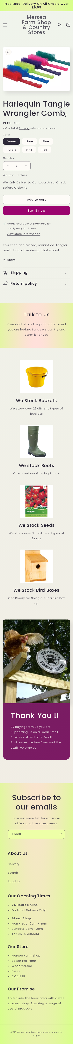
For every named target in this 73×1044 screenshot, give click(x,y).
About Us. (14, 881)
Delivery (13, 864)
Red (44, 150)
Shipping (24, 128)
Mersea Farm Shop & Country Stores (34, 1032)
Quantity (8, 158)
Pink (29, 150)
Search (13, 873)
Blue (46, 141)
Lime (29, 141)
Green (11, 141)
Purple (11, 150)
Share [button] (11, 260)
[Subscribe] (60, 834)
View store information (23, 234)
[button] (5, 25)
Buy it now (36, 210)
